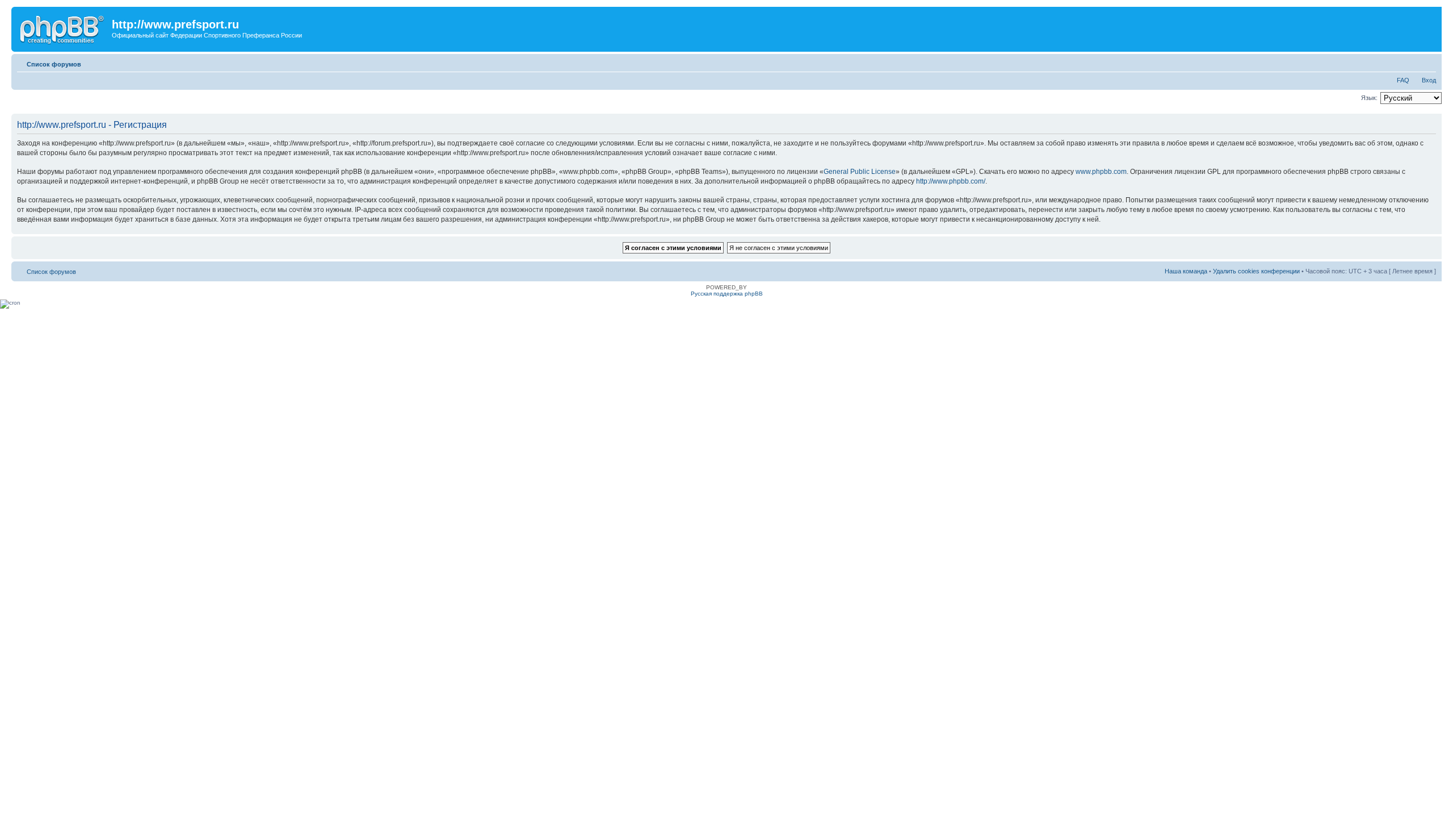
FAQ (1403, 80)
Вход (1429, 80)
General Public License (860, 172)
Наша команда (1186, 271)
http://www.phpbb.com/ (950, 181)
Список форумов (54, 64)
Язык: (1369, 97)
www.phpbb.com (1101, 172)
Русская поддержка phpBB (727, 293)
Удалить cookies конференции (1256, 271)
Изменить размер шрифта (1428, 62)
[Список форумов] (63, 28)
